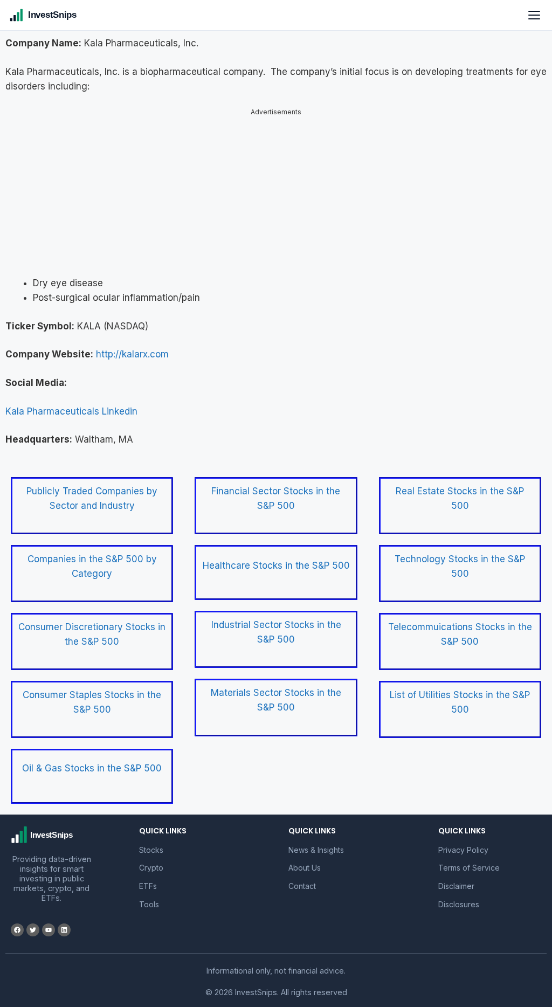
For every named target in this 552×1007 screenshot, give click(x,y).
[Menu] (534, 15)
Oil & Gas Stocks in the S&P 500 (92, 768)
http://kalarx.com (132, 354)
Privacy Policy (463, 849)
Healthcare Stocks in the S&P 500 (276, 565)
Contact (302, 886)
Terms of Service (469, 867)
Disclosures (458, 904)
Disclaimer (456, 886)
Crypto (151, 867)
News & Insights (316, 849)
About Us (304, 867)
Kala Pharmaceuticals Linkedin (71, 411)
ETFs (148, 886)
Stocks (151, 849)
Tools (149, 904)
